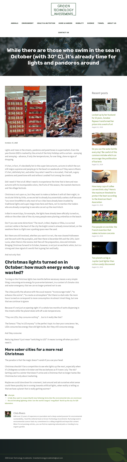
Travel (101, 23)
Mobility (80, 23)
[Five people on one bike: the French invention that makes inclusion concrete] (104, 221)
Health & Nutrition (46, 23)
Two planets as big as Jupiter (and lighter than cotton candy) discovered (103, 261)
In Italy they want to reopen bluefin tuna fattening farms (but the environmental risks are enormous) (44, 398)
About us (112, 23)
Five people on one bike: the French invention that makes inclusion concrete (104, 230)
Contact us (63, 32)
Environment (28, 23)
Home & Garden (65, 23)
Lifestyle (11, 395)
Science (90, 23)
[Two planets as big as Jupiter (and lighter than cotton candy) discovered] (104, 252)
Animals (14, 23)
